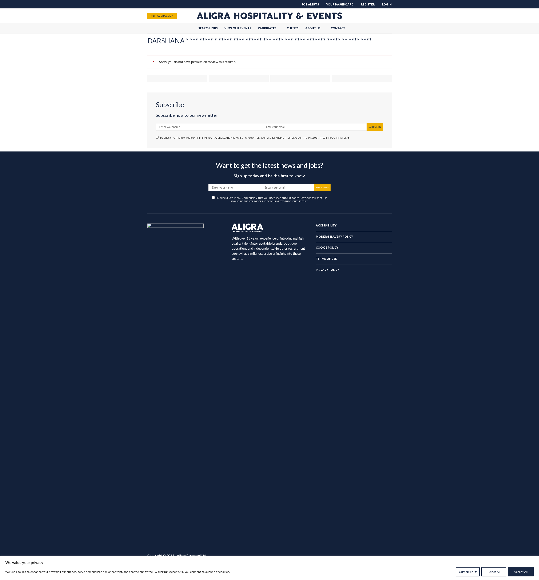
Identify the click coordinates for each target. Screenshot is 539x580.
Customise (466, 571)
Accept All (521, 571)
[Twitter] (375, 15)
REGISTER (368, 4)
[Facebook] (368, 15)
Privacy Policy (327, 269)
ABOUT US (312, 28)
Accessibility (326, 225)
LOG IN (387, 4)
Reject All (493, 571)
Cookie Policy (327, 247)
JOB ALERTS (310, 4)
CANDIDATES (267, 28)
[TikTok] (362, 15)
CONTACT (338, 28)
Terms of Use (326, 258)
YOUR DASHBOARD (340, 4)
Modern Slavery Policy (334, 236)
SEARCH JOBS (208, 28)
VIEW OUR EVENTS (237, 28)
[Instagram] (382, 15)
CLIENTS (293, 28)
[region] (269, 568)
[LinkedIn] (389, 15)
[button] (390, 28)
